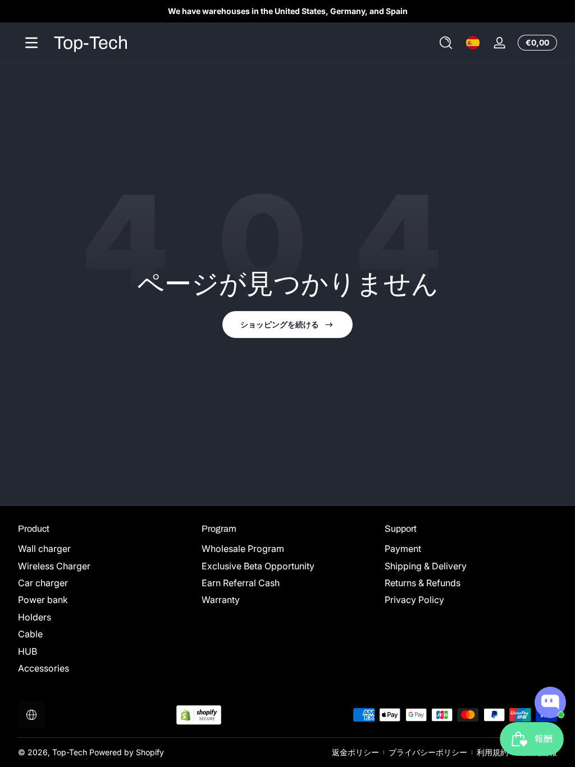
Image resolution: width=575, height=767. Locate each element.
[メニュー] (31, 42)
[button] (445, 43)
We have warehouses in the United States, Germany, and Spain (288, 11)
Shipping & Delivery (426, 566)
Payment (403, 548)
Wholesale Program (243, 548)
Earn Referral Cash (241, 582)
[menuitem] (104, 548)
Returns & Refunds (422, 582)
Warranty (221, 599)
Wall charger (44, 548)
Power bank (43, 599)
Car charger (43, 582)
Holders (34, 617)
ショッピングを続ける (279, 324)
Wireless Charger (54, 566)
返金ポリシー (355, 752)
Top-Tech (69, 752)
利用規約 (492, 752)
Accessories (43, 668)
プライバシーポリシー (428, 752)
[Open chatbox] (550, 702)
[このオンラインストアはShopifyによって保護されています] (198, 715)
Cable (30, 634)
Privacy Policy (414, 599)
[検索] (446, 42)
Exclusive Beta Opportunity (258, 566)
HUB (27, 651)
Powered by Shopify (126, 752)
